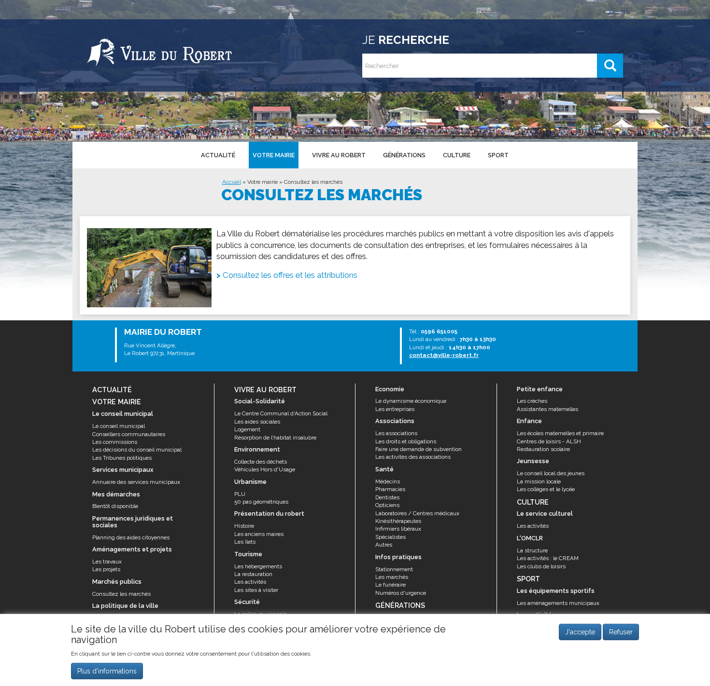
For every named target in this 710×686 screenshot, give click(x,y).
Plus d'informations (107, 671)
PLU (239, 494)
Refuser (621, 632)
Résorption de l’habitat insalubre (275, 437)
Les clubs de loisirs (541, 566)
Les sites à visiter (256, 590)
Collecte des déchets (260, 461)
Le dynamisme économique (410, 401)
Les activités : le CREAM (548, 558)
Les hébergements (258, 566)
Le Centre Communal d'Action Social (280, 413)
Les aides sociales (257, 421)
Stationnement (394, 569)
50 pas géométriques (261, 501)
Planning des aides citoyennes (131, 537)
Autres (383, 544)
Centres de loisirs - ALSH (549, 441)
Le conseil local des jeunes (550, 473)
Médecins (387, 481)
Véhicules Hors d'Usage (264, 469)
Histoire (244, 525)
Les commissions (114, 442)
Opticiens (387, 505)
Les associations (396, 433)
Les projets (106, 569)
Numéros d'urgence (400, 593)
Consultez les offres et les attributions (290, 275)
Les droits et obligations (405, 441)
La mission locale (539, 481)
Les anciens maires (259, 534)
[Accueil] (159, 51)
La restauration (253, 574)
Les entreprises (394, 409)
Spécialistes (390, 537)
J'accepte (580, 632)
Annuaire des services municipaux (136, 482)
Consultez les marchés (121, 593)
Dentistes (387, 497)
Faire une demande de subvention (418, 449)
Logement (247, 429)
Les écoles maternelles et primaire (560, 433)
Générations (404, 155)
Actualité (218, 155)
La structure (532, 550)
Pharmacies (390, 489)
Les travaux (107, 561)
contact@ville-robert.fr (444, 355)
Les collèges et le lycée (546, 489)
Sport (498, 155)
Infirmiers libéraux (398, 528)
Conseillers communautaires (128, 434)
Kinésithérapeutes (398, 521)
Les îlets (245, 541)
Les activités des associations (413, 456)
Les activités (250, 581)
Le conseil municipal (118, 426)
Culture (456, 155)
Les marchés (391, 577)
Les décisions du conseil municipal (137, 449)
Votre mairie (274, 155)
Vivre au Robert (339, 155)
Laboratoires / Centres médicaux (417, 513)
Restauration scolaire (543, 449)
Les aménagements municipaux (558, 603)
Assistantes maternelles (547, 409)
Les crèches (532, 401)
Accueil (231, 181)
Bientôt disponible (115, 506)
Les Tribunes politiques (122, 457)
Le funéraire (390, 584)
